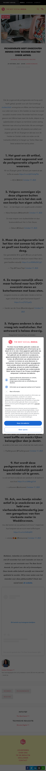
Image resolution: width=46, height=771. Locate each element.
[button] (23, 391)
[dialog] (23, 385)
